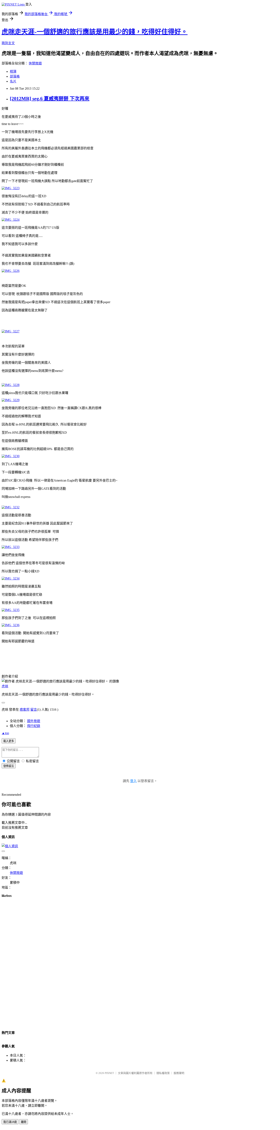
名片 (13, 81)
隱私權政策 (163, 1073)
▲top (5, 733)
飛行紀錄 (33, 726)
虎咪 (5, 686)
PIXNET (109, 1073)
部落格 (15, 76)
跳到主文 (8, 43)
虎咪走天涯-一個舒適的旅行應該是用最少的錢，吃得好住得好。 (95, 31)
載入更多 (8, 741)
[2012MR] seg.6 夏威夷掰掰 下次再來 (49, 98)
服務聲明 (179, 1073)
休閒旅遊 (35, 63)
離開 (23, 1121)
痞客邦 (25, 709)
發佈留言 (8, 766)
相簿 (13, 71)
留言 (33, 709)
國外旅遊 (33, 721)
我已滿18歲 (10, 1121)
